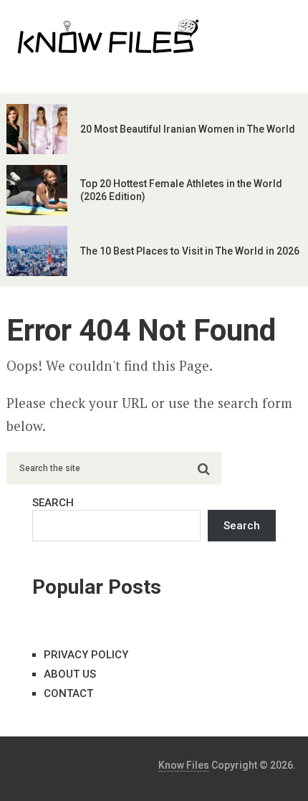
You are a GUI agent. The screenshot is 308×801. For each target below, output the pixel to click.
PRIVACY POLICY (86, 654)
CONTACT (68, 693)
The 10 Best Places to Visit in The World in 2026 (189, 251)
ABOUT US (70, 674)
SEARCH (53, 502)
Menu (262, 25)
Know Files (183, 765)
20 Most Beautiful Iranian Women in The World (187, 129)
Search (241, 525)
